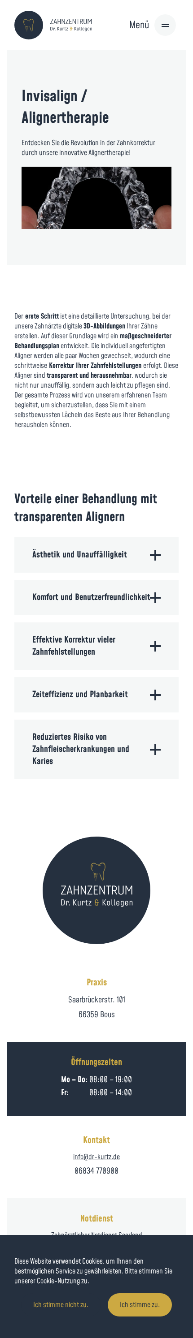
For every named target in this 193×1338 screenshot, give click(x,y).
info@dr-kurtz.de (96, 1157)
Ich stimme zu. (140, 1305)
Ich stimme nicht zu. (60, 1305)
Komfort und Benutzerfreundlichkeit (91, 597)
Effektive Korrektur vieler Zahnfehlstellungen (73, 646)
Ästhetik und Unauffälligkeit (79, 555)
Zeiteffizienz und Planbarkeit (80, 695)
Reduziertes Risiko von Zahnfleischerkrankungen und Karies (80, 749)
